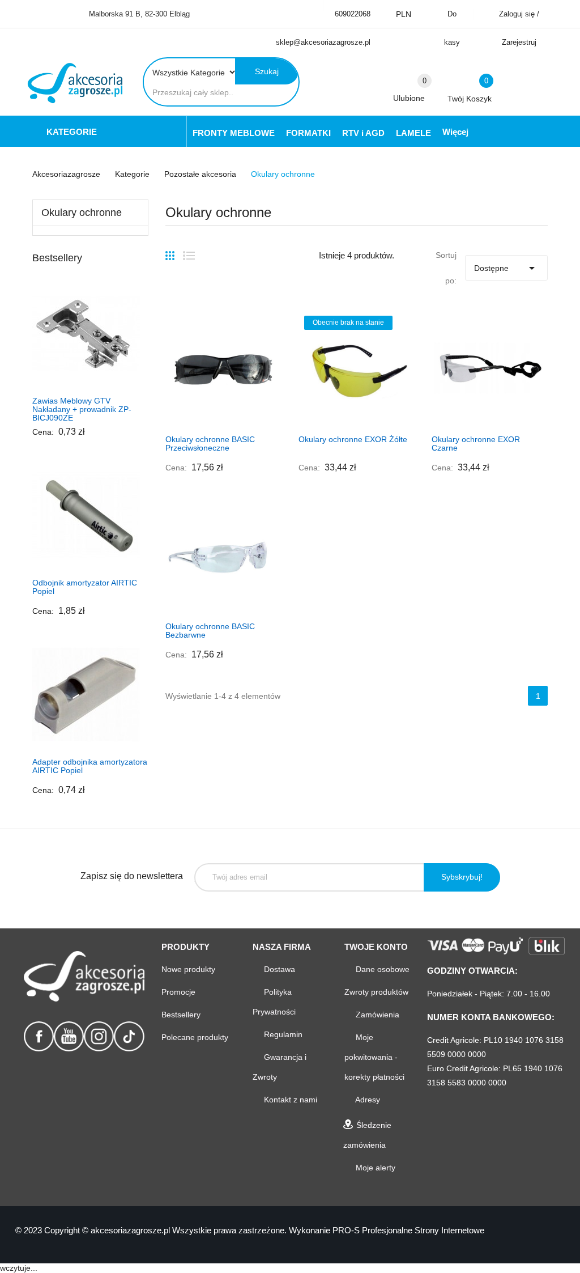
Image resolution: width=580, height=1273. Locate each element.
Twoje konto (376, 947)
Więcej (455, 132)
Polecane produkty (194, 1037)
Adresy (366, 1099)
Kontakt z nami (289, 1099)
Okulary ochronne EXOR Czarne (476, 443)
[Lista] (189, 251)
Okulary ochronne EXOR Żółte (352, 439)
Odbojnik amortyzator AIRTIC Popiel (84, 587)
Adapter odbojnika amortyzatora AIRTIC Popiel (89, 766)
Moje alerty (374, 1167)
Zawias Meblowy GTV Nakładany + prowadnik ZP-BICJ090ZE (81, 409)
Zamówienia (376, 1014)
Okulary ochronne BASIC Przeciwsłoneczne (210, 443)
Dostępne (506, 268)
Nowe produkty (188, 969)
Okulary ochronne (81, 212)
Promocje (178, 991)
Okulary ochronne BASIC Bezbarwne (210, 630)
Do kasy (452, 28)
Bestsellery (181, 1014)
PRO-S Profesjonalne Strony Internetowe (408, 1230)
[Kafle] (169, 251)
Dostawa (278, 969)
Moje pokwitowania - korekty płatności (374, 1057)
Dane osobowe (381, 969)
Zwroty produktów (376, 991)
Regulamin (282, 1034)
